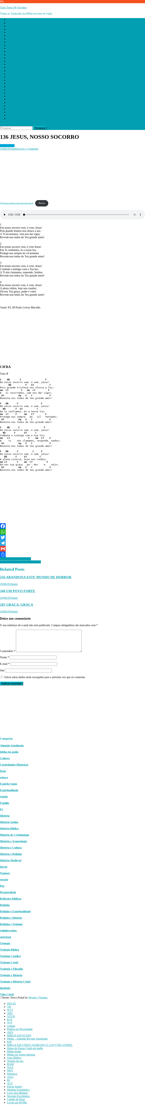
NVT (10, 25)
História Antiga (9, 822)
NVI (9, 38)
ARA (10, 48)
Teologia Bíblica (9, 949)
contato (11, 41)
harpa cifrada (7, 145)
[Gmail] (72, 549)
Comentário (7, 651)
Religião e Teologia (11, 924)
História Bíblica (9, 828)
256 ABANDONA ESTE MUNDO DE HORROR (35, 577)
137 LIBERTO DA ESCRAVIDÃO (20, 561)
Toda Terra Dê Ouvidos (13, 7)
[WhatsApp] (72, 532)
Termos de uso (15, 77)
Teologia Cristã (9, 962)
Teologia (5, 943)
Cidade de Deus (16, 115)
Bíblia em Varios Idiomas (21, 70)
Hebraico (12, 89)
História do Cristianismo (14, 834)
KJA (9, 35)
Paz (2, 885)
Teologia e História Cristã (15, 981)
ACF (10, 99)
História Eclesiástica (18, 105)
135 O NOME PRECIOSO (15, 558)
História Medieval (10, 860)
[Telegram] (72, 543)
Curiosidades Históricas (14, 764)
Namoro (5, 873)
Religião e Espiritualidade (15, 911)
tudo (15, 148)
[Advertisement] (72, 175)
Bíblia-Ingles (14, 67)
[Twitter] (72, 537)
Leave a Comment (28, 148)
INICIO (11, 19)
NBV (10, 86)
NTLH (11, 32)
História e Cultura (11, 847)
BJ (8, 96)
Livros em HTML (17, 118)
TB (9, 22)
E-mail (5, 663)
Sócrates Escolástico (18, 112)
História (5, 815)
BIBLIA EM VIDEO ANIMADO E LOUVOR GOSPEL (40, 61)
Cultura (5, 758)
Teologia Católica (10, 956)
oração (4, 879)
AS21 (10, 92)
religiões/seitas (8, 930)
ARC (10, 29)
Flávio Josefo (14, 102)
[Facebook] (72, 526)
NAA (10, 83)
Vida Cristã (7, 994)
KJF (9, 57)
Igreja (3, 866)
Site (2, 670)
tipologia (5, 987)
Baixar (42, 203)
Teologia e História (11, 975)
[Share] (72, 554)
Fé (1, 809)
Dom (3, 771)
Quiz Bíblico (14, 73)
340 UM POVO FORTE (17, 591)
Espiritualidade (9, 790)
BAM (10, 80)
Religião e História (11, 917)
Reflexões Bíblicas (10, 898)
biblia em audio (9, 751)
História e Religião (11, 854)
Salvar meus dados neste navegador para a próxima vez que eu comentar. (44, 677)
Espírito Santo (8, 783)
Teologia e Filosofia (11, 968)
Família (4, 802)
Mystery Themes (37, 997)
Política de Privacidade (20, 45)
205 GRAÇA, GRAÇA (16, 604)
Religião (5, 905)
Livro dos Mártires (17, 108)
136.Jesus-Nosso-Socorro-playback (16, 203)
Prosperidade (8, 892)
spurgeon (5, 936)
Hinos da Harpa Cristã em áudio (25, 64)
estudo (4, 796)
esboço (4, 777)
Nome (4, 657)
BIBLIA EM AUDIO (19, 51)
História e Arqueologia (13, 841)
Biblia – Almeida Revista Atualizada (27, 54)
